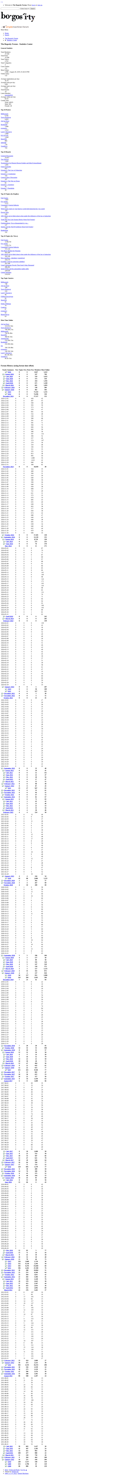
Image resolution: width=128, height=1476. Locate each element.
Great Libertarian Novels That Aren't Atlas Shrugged (17, 265)
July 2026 (9, 376)
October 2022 (8, 698)
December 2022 (9, 693)
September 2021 (9, 797)
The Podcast (5, 159)
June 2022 (9, 775)
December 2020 (9, 880)
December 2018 (8, 979)
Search (7, 35)
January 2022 (9, 786)
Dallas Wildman (6, 304)
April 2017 (9, 1158)
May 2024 (8, 546)
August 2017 (8, 1081)
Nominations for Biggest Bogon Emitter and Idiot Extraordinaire (21, 163)
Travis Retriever (6, 117)
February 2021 (8, 812)
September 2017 (9, 1079)
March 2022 (9, 781)
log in (34, 5)
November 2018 (9, 1046)
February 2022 (9, 784)
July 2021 (9, 801)
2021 (9, 788)
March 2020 (9, 968)
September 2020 (9, 955)
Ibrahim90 (4, 124)
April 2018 (9, 1061)
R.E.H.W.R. (5, 135)
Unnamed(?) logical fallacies (10, 205)
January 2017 (9, 1164)
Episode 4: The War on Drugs (10, 181)
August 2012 (9, 1279)
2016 (9, 1167)
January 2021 (9, 876)
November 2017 (9, 1074)
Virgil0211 (4, 146)
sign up (40, 5)
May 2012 (9, 1285)
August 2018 (9, 1052)
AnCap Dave (5, 121)
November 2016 (9, 1171)
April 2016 (9, 1252)
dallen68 (3, 142)
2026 (9, 372)
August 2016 (9, 1178)
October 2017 (9, 1076)
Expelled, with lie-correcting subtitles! (13, 261)
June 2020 (9, 962)
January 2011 (9, 1459)
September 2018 (9, 1050)
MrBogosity (4, 114)
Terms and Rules (14, 1470)
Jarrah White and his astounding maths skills (15, 269)
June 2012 (9, 1283)
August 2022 (9, 770)
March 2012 (8, 1290)
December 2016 (9, 1169)
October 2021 (9, 795)
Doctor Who (5, 212)
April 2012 (9, 1288)
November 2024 (8, 467)
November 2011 (9, 1369)
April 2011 (9, 1453)
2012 (9, 1268)
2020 (9, 878)
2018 (9, 977)
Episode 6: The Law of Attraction (11, 170)
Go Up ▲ (24, 1470)
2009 (9, 1464)
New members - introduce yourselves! (13, 258)
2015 (9, 1261)
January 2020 (9, 973)
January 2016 (9, 1259)
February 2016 (9, 1257)
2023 (9, 689)
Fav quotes (4, 201)
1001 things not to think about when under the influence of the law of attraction (26, 216)
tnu (2, 346)
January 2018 (9, 1068)
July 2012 (9, 1281)
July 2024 (9, 541)
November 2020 (9, 883)
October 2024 (9, 535)
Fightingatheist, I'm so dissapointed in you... (14, 223)
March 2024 (9, 618)
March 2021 (9, 810)
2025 (9, 392)
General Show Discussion (9, 177)
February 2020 (9, 971)
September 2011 (9, 1374)
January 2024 (9, 687)
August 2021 (9, 799)
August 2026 (9, 374)
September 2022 (9, 768)
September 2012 (9, 1277)
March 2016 (9, 1255)
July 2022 (9, 773)
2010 (9, 1462)
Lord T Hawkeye (6, 132)
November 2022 (9, 696)
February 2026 (9, 387)
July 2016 (9, 1180)
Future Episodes (6, 167)
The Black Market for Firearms (10, 251)
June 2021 (9, 803)
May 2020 (9, 964)
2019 (9, 975)
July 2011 (9, 1446)
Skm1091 (4, 139)
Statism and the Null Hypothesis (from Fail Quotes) (17, 227)
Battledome (4, 230)
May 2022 (9, 777)
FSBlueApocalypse (7, 296)
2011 (9, 1365)
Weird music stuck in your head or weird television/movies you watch (23, 209)
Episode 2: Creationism (8, 174)
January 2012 (9, 1363)
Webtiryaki (15, 1471)
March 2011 (9, 1455)
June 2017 (9, 1153)
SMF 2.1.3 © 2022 (11, 1473)
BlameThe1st (5, 314)
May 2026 (9, 381)
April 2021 (9, 808)
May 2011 (9, 1451)
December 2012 (9, 1270)
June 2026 (9, 379)
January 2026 (9, 390)
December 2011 (9, 1367)
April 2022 (9, 779)
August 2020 (9, 957)
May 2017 (9, 1156)
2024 (9, 394)
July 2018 (9, 1054)
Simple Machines (23, 1473)
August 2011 (8, 1376)
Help (6, 1470)
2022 (9, 691)
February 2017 (9, 1162)
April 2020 (9, 966)
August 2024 (9, 539)
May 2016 (9, 1250)
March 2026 (9, 385)
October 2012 (9, 1274)
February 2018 (9, 1065)
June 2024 (9, 544)
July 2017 (9, 1151)
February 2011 (9, 1457)
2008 (9, 1466)
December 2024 (8, 396)
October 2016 (9, 1173)
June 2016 (8, 1182)
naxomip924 (9, 95)
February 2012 (9, 1360)
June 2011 (9, 1448)
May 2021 (9, 806)
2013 (9, 1266)
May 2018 (9, 1059)
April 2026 (9, 383)
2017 (9, 1070)
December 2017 (9, 1072)
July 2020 (9, 960)
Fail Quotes (4, 198)
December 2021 (9, 790)
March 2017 (9, 1160)
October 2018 (9, 1048)
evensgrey (4, 128)
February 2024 (8, 621)
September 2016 (9, 1175)
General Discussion (7, 156)
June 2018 (9, 1057)
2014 (9, 1263)
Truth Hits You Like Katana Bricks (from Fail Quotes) (18, 219)
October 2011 (9, 1371)
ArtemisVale (5, 338)
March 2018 (9, 1063)
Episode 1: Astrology (7, 185)
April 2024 (9, 616)
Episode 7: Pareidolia (7, 188)
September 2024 (9, 537)
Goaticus (3, 307)
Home (7, 33)
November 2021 (9, 792)
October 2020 (8, 885)
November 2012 (9, 1272)
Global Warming (6, 272)
